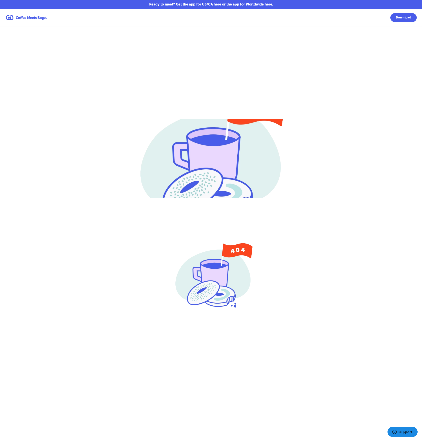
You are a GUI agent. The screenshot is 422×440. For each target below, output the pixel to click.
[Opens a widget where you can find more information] (402, 432)
